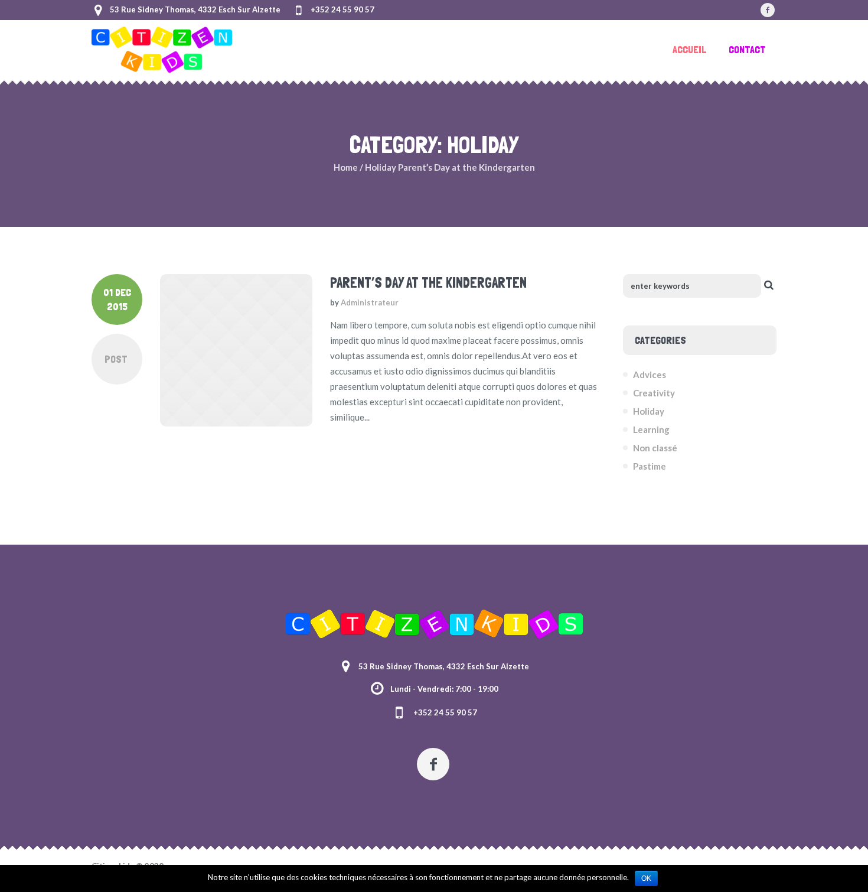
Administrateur (370, 302)
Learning (651, 429)
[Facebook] (768, 10)
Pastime (649, 466)
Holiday (380, 167)
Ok (646, 878)
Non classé (655, 447)
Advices (649, 374)
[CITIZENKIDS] (434, 624)
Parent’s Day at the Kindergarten (428, 282)
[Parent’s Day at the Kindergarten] (236, 350)
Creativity (654, 393)
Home (346, 167)
